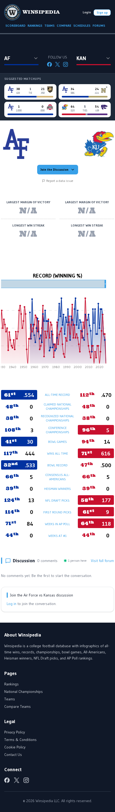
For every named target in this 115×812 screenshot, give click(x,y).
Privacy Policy (14, 732)
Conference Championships (57, 430)
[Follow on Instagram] (65, 64)
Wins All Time (57, 453)
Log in (11, 603)
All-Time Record (57, 395)
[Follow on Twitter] (57, 64)
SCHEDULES (81, 26)
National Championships (23, 691)
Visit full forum (102, 560)
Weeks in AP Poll (57, 524)
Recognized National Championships (57, 418)
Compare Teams (17, 706)
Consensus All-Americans (57, 477)
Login (87, 12)
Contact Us (13, 754)
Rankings (11, 684)
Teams (9, 699)
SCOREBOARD (15, 26)
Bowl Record (57, 465)
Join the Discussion (54, 169)
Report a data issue (59, 181)
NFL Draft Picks (57, 500)
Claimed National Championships (57, 406)
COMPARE (64, 26)
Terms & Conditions (20, 739)
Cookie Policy (14, 747)
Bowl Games (57, 442)
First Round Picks (57, 512)
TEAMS (49, 26)
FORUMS (99, 26)
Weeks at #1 (57, 536)
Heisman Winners (57, 489)
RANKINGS (35, 26)
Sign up (102, 12)
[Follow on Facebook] (49, 64)
